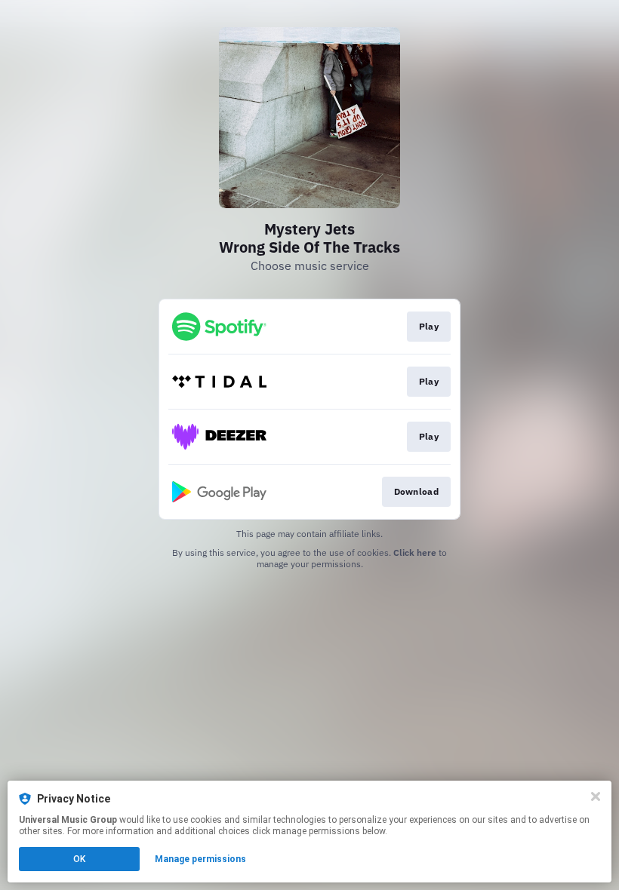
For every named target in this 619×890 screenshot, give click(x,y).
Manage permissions (200, 859)
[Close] (596, 796)
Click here (414, 552)
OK (79, 859)
